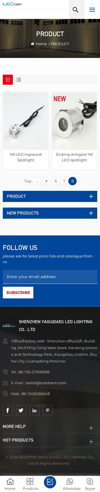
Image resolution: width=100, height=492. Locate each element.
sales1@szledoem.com (46, 383)
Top (27, 181)
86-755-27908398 (34, 372)
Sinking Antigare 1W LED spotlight (74, 157)
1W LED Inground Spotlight (26, 157)
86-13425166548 (36, 393)
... (37, 181)
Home (41, 44)
